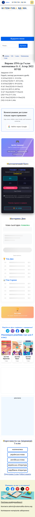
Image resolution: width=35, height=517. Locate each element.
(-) (25, 178)
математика (17, 450)
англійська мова (17, 460)
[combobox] (10, 46)
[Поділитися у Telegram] (7, 331)
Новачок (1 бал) (10, 187)
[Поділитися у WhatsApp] (27, 331)
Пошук (24, 45)
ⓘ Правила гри (18, 173)
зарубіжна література (17, 470)
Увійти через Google (19, 127)
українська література (17, 465)
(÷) (25, 183)
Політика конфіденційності (11, 502)
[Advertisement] (17, 24)
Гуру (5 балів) (17, 191)
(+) (10, 178)
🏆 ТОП (17, 208)
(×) (10, 183)
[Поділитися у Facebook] (17, 331)
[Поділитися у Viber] (12, 331)
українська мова (17, 455)
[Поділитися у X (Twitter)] (22, 331)
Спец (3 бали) (25, 187)
